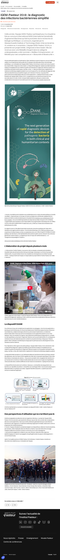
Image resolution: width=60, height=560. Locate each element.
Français (50, 554)
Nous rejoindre (9, 538)
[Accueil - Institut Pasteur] (5, 2)
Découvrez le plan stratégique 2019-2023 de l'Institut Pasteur (20, 241)
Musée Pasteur (47, 538)
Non (15, 505)
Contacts (5, 554)
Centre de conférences (13, 542)
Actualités (24, 6)
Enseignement (32, 538)
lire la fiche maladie (41, 79)
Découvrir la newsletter (26, 527)
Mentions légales (12, 554)
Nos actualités (17, 6)
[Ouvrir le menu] (57, 2)
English (54, 554)
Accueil (2, 6)
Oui (8, 505)
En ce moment (9, 6)
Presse (21, 538)
